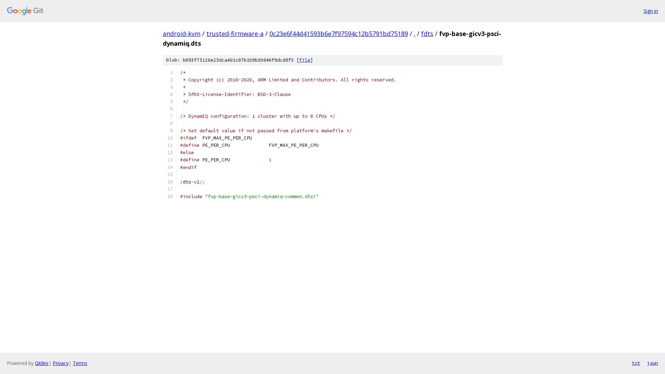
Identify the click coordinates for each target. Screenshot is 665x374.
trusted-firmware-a (235, 33)
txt (636, 363)
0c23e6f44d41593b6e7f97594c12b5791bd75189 (338, 33)
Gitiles (41, 363)
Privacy (61, 363)
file (304, 60)
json (652, 363)
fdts (427, 33)
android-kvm (182, 33)
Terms (80, 363)
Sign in (651, 11)
